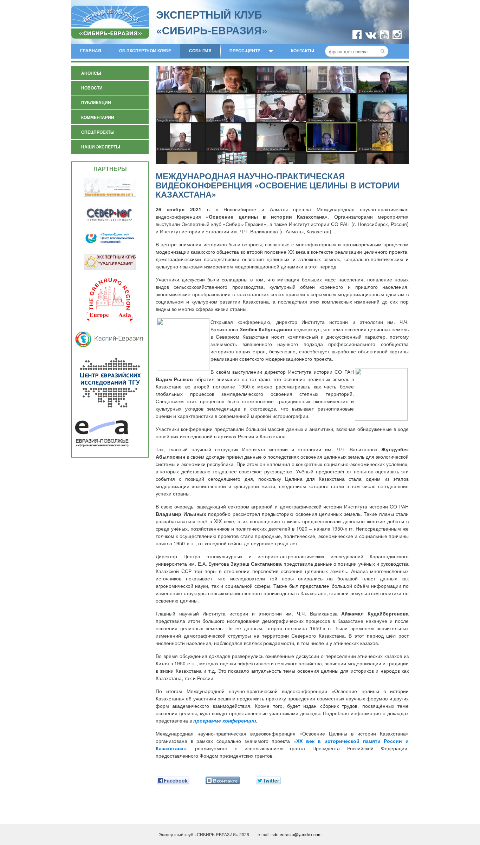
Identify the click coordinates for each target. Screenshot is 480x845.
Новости (92, 88)
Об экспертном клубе (145, 50)
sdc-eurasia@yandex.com (297, 834)
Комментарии (97, 117)
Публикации (96, 102)
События (200, 50)
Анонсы (91, 73)
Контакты (302, 50)
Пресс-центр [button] (244, 50)
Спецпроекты (98, 132)
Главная (90, 50)
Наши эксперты (100, 147)
